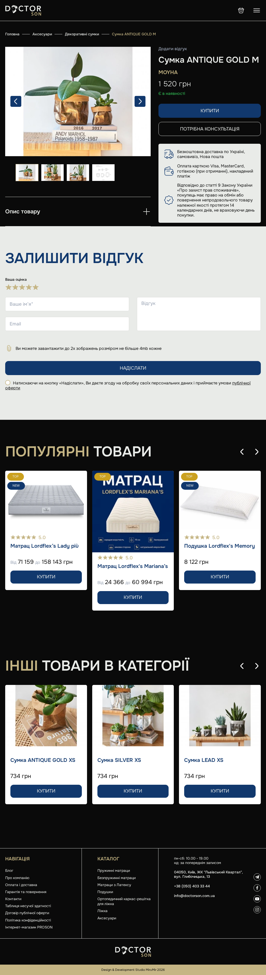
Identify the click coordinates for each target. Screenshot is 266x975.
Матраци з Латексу (114, 884)
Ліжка (102, 910)
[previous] (15, 101)
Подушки (105, 891)
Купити (210, 111)
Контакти (13, 899)
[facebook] (257, 888)
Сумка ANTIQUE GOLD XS (42, 760)
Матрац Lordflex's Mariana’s (132, 566)
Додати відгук (172, 49)
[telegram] (257, 877)
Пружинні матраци (113, 870)
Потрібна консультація (210, 129)
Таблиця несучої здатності (28, 906)
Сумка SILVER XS (119, 760)
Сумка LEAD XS (203, 760)
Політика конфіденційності (28, 920)
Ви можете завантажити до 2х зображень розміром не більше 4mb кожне (89, 348)
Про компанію (17, 877)
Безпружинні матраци (116, 877)
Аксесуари (42, 34)
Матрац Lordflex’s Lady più (44, 546)
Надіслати (133, 368)
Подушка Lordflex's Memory (219, 546)
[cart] (241, 10)
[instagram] (257, 909)
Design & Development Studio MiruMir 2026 (133, 970)
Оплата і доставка (21, 884)
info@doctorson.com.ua (194, 896)
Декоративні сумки (82, 34)
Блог (9, 870)
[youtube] (257, 898)
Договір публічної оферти (27, 913)
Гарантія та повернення (25, 891)
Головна (12, 34)
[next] (140, 101)
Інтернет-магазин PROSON (28, 927)
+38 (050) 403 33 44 (192, 886)
